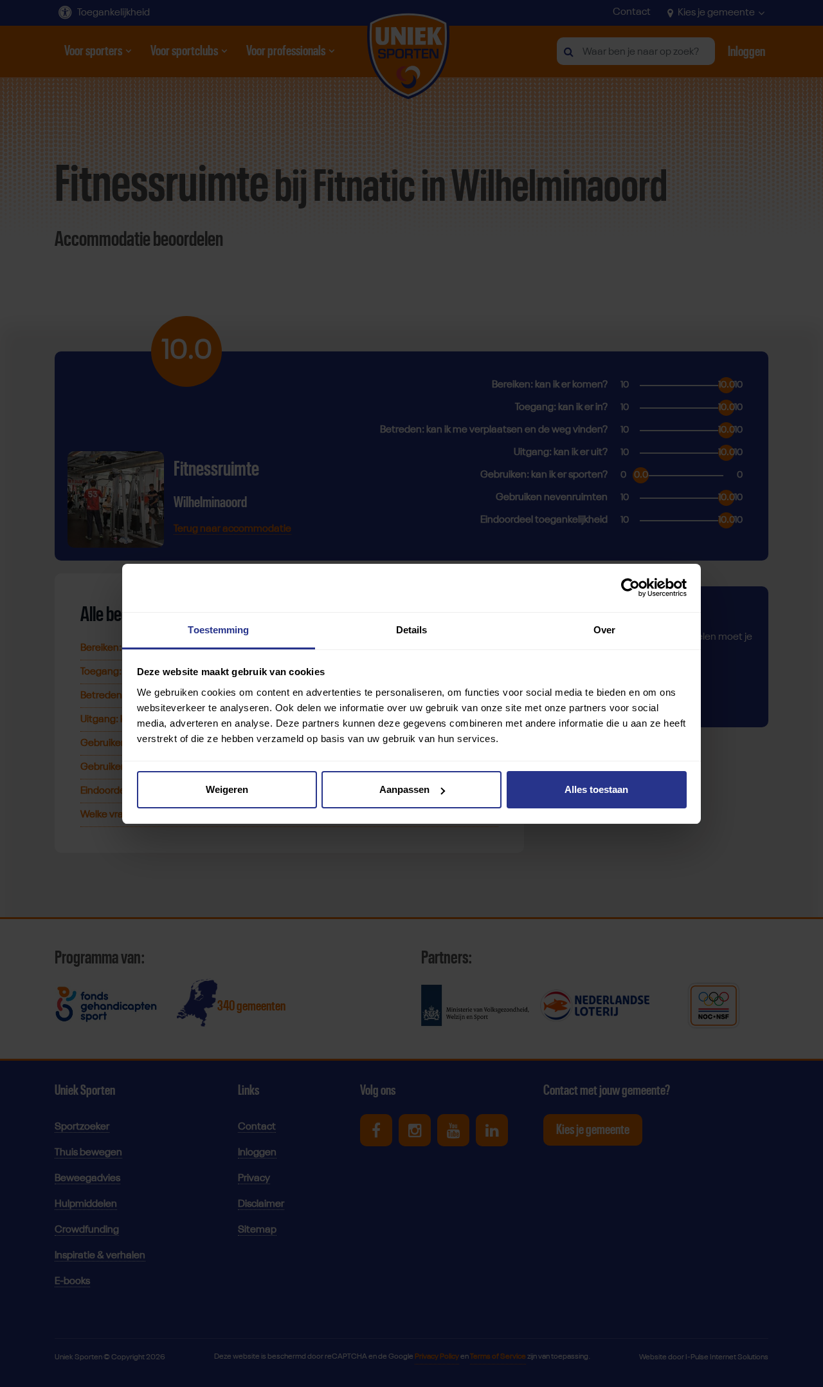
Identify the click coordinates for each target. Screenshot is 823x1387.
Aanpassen (404, 789)
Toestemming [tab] (218, 629)
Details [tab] (412, 629)
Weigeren (227, 789)
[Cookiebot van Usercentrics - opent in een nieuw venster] (630, 587)
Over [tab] (604, 629)
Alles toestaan (596, 789)
